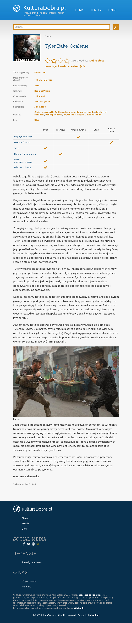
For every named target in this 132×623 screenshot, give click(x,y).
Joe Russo (40, 106)
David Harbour (93, 114)
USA (36, 120)
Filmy (79, 10)
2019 (36, 85)
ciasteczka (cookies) (90, 595)
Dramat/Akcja (42, 91)
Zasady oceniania (32, 562)
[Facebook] (24, 544)
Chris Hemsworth (44, 112)
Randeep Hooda (85, 112)
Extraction (40, 72)
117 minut (39, 96)
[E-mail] (33, 544)
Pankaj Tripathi (53, 114)
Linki (112, 10)
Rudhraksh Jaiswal (65, 112)
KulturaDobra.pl (44, 7)
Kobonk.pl (93, 615)
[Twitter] (28, 544)
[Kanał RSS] (38, 544)
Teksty (95, 10)
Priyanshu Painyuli (73, 114)
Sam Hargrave (42, 101)
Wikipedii (79, 608)
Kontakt (26, 586)
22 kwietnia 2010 (43, 80)
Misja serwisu (29, 581)
